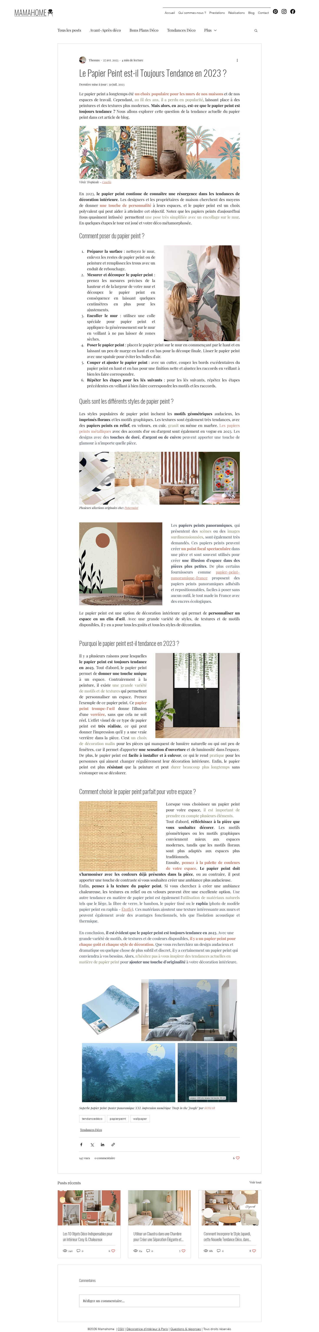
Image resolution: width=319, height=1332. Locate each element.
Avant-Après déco (105, 30)
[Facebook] (292, 11)
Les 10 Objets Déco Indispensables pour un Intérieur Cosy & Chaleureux (87, 1236)
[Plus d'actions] (237, 60)
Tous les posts (69, 30)
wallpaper (140, 1119)
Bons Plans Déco (144, 30)
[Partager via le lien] (113, 1144)
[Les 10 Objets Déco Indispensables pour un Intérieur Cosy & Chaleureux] (89, 1207)
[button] (256, 30)
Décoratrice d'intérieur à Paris (147, 1329)
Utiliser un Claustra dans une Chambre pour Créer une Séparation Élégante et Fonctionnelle (157, 1236)
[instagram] (284, 11)
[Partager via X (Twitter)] (92, 1144)
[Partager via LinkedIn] (102, 1144)
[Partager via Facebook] (81, 1144)
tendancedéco (92, 1119)
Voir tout (255, 1182)
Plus (208, 30)
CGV (121, 1329)
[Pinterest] (275, 11)
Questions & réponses (185, 1329)
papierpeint (118, 1119)
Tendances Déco (181, 30)
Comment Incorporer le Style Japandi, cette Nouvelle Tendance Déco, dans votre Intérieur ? (227, 1236)
